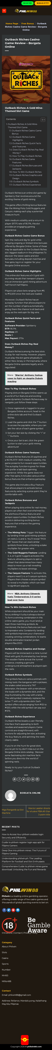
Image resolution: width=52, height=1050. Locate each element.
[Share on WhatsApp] (14, 779)
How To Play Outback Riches (27, 156)
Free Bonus (27, 23)
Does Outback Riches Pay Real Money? (28, 151)
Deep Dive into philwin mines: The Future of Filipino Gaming (24, 852)
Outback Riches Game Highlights (23, 138)
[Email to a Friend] (28, 779)
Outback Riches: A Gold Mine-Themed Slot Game (23, 126)
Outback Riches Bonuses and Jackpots (27, 167)
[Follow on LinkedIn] (18, 910)
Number (6, 970)
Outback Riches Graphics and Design (27, 177)
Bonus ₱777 (42, 3)
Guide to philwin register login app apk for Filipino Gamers (23, 844)
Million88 (6, 981)
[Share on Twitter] (24, 779)
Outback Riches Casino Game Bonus (27, 132)
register (27, 3)
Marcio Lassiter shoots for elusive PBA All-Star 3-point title (38, 811)
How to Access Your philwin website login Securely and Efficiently (22, 836)
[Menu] (4, 11)
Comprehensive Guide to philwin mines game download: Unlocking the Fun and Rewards (25, 868)
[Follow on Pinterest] (13, 910)
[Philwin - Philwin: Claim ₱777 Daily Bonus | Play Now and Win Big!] (26, 11)
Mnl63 (5, 975)
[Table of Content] (43, 120)
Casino (5, 958)
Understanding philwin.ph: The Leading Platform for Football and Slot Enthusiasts (23, 860)
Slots (4, 952)
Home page (12, 23)
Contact (18, 933)
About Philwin (9, 946)
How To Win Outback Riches (26, 172)
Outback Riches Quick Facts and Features (26, 145)
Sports (5, 964)
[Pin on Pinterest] (33, 779)
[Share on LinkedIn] (37, 779)
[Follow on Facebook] (4, 910)
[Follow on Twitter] (9, 910)
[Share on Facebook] (19, 779)
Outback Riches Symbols (25, 181)
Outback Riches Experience (27, 185)
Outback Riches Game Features (23, 161)
